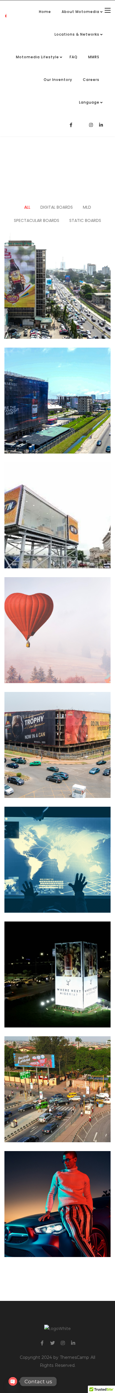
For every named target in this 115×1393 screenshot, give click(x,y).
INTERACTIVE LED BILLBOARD (57, 1064)
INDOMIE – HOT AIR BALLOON (58, 605)
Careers (91, 79)
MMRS (93, 56)
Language (89, 102)
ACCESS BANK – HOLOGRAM (57, 835)
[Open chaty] (13, 1381)
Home (45, 11)
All (27, 207)
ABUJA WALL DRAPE (57, 720)
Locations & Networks (77, 34)
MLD (87, 207)
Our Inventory (58, 79)
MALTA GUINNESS (57, 261)
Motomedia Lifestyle (37, 56)
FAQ (74, 56)
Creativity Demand (57, 1189)
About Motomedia (80, 11)
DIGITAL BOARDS (56, 207)
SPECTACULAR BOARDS (36, 220)
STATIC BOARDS (85, 220)
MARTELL (57, 376)
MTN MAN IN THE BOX (57, 490)
